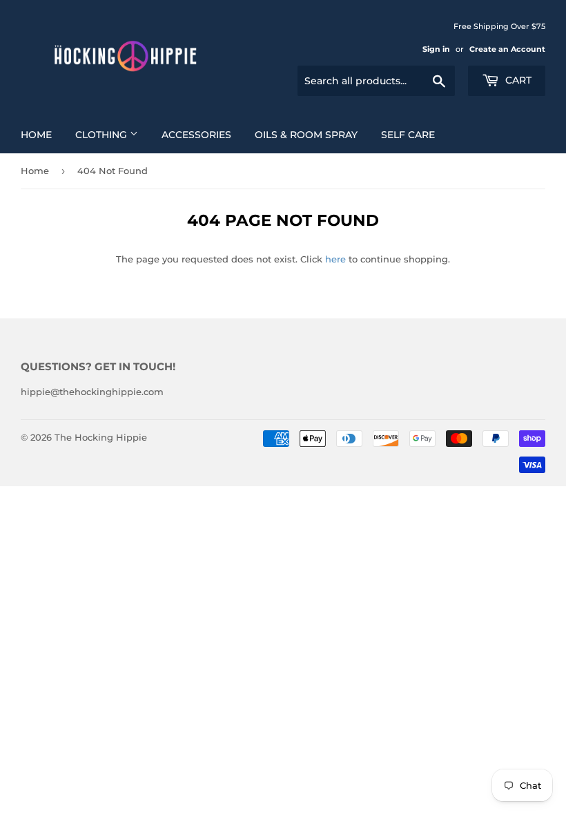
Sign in (436, 49)
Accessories (196, 134)
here (335, 259)
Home (36, 134)
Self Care (408, 134)
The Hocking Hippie (101, 437)
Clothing (102, 134)
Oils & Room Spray (306, 134)
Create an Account (507, 49)
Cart (516, 80)
